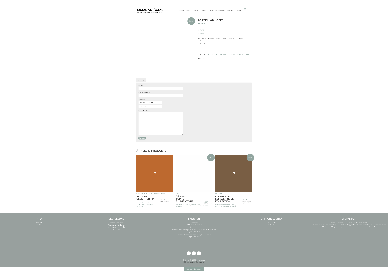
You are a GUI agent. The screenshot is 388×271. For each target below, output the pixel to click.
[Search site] (245, 9)
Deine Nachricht (144, 111)
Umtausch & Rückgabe (116, 227)
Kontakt (39, 223)
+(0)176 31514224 (194, 232)
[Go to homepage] (149, 9)
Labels (238, 54)
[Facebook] (199, 253)
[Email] (189, 253)
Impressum (191, 262)
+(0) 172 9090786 (194, 237)
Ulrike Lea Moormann (144, 204)
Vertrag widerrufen (194, 269)
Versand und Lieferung (116, 225)
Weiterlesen (180, 196)
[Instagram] (194, 253)
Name (140, 86)
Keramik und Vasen (227, 54)
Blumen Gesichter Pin (145, 197)
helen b (210, 54)
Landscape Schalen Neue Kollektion (224, 199)
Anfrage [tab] (141, 80)
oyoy (198, 205)
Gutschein (39, 225)
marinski (218, 207)
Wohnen (245, 54)
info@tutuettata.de (194, 227)
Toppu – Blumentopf (184, 200)
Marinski (226, 207)
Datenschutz (200, 262)
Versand (202, 33)
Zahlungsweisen (116, 223)
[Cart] (250, 9)
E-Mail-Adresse (144, 93)
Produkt (141, 100)
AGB (184, 262)
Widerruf (116, 229)
